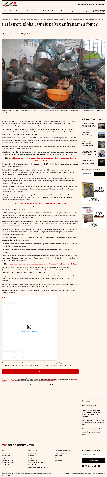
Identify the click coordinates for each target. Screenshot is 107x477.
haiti (50, 19)
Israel (59, 19)
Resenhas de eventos (8, 462)
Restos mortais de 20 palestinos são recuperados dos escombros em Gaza (88, 143)
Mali (63, 19)
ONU (80, 19)
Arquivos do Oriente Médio (36, 462)
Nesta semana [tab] (91, 405)
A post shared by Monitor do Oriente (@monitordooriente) (29, 357)
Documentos (59, 458)
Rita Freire (31, 455)
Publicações (37, 11)
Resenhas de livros (7, 460)
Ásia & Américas (21, 19)
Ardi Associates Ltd (100, 473)
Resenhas (19, 11)
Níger (67, 19)
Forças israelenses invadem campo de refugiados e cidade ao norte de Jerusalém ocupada (89, 161)
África (13, 19)
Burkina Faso (32, 19)
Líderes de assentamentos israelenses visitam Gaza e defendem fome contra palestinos (89, 134)
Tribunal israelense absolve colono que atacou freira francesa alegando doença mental (89, 125)
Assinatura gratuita (85, 11)
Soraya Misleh (32, 458)
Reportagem (58, 455)
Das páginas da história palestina (38, 467)
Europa (4, 458)
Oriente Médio (6, 455)
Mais (53, 11)
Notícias (5, 11)
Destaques (28, 11)
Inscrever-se (100, 174)
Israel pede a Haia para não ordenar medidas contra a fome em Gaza (42, 203)
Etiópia (45, 19)
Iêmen (54, 19)
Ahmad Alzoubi (32, 453)
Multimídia (46, 11)
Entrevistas (58, 460)
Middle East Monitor (41, 378)
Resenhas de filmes (7, 465)
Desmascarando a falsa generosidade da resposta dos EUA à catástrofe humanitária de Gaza (42, 264)
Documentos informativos (62, 450)
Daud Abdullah (32, 450)
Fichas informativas (61, 453)
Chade (40, 19)
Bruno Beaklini (32, 460)
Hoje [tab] (83, 405)
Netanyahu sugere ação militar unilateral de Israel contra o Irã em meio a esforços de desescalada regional (89, 152)
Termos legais (42, 473)
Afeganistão (6, 19)
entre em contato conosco (48, 380)
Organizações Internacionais (93, 19)
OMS (77, 19)
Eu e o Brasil (32, 465)
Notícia (72, 19)
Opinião (12, 11)
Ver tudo (102, 119)
